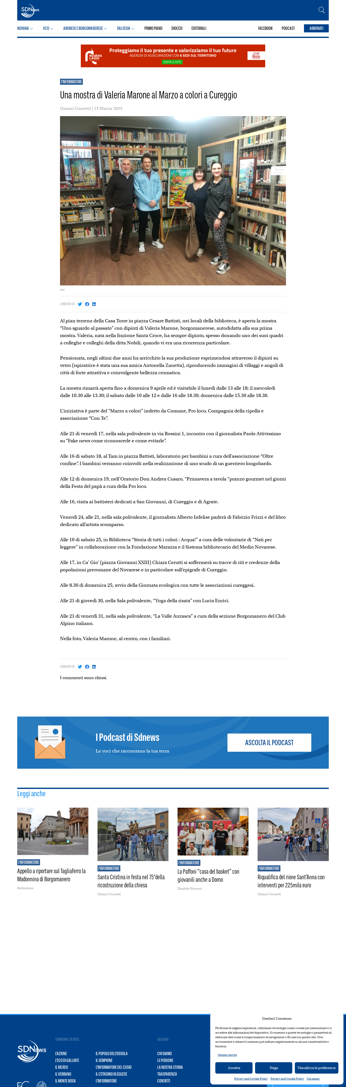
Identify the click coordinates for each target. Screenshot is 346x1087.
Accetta (234, 1067)
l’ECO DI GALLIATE (67, 1060)
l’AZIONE (61, 1053)
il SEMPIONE (104, 1060)
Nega (274, 1067)
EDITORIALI (198, 28)
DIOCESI (176, 28)
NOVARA (23, 28)
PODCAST (288, 28)
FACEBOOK (265, 28)
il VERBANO (63, 1074)
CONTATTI (163, 1080)
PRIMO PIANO (153, 28)
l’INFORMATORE (106, 1080)
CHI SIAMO (164, 1053)
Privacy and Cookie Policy (251, 1078)
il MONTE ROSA (65, 1080)
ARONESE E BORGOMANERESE (83, 28)
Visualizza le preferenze (317, 1067)
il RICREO (61, 1067)
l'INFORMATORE (71, 81)
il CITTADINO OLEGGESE (111, 1074)
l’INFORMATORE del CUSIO (113, 1067)
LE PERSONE (165, 1060)
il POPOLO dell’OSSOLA (112, 1053)
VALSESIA (123, 28)
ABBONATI (316, 28)
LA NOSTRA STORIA (170, 1067)
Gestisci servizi (227, 1055)
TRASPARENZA (167, 1074)
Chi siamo (313, 1078)
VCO (46, 28)
